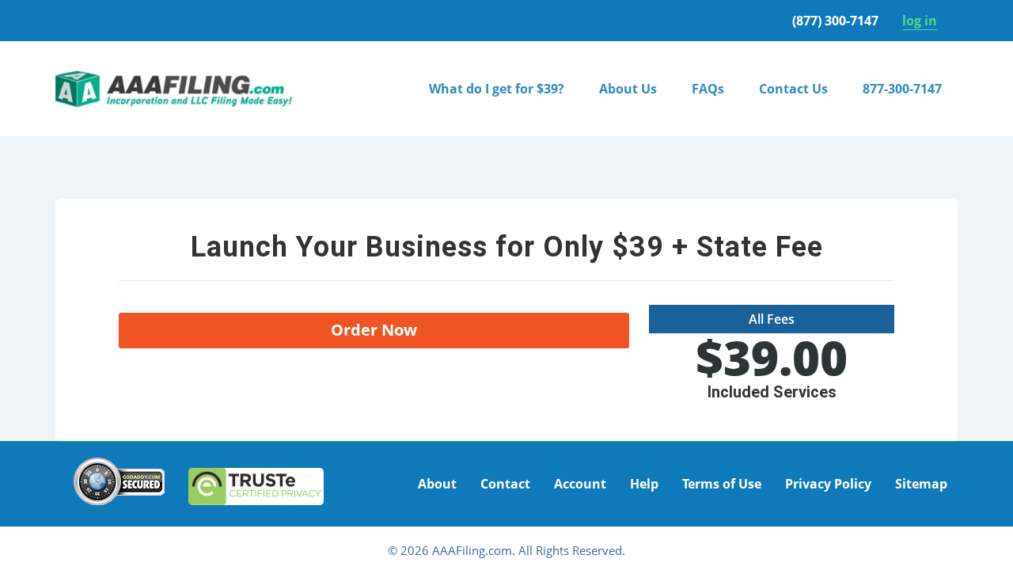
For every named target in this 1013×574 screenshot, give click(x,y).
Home (72, 176)
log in (919, 20)
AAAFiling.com (174, 88)
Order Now (374, 329)
